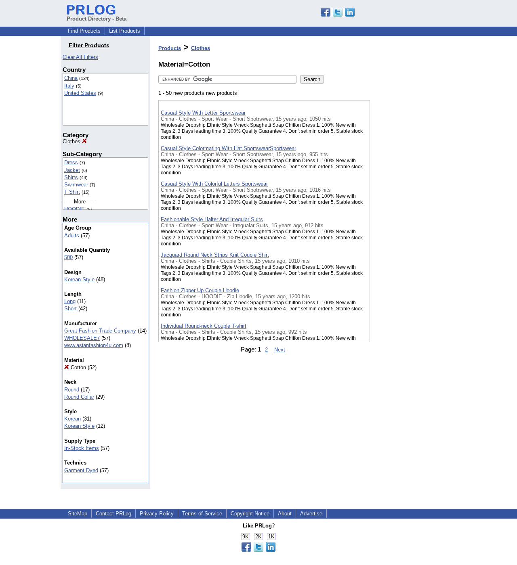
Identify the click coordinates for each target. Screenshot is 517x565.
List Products (124, 31)
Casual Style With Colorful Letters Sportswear (214, 184)
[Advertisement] (410, 209)
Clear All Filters (80, 57)
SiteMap (77, 514)
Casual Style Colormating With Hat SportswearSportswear (228, 148)
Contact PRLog (113, 514)
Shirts (71, 177)
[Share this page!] (338, 15)
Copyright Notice (250, 514)
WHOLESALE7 (82, 338)
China (71, 78)
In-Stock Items (81, 448)
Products (169, 48)
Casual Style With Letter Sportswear (203, 113)
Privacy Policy (157, 514)
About (285, 514)
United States (80, 93)
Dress (71, 162)
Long (70, 301)
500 (68, 257)
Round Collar (79, 397)
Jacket (72, 170)
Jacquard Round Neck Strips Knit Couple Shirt (215, 255)
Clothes (72, 141)
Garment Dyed (81, 470)
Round (71, 390)
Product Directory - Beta (96, 19)
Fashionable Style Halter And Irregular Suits (212, 219)
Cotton (77, 367)
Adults (71, 235)
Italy (69, 86)
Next (279, 350)
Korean (72, 419)
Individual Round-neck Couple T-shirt (203, 326)
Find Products (84, 31)
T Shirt (72, 192)
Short (70, 309)
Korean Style (79, 279)
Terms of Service (202, 514)
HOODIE (74, 209)
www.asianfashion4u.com (93, 345)
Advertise (311, 514)
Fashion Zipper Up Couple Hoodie (200, 290)
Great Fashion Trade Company (100, 331)
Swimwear (76, 185)
